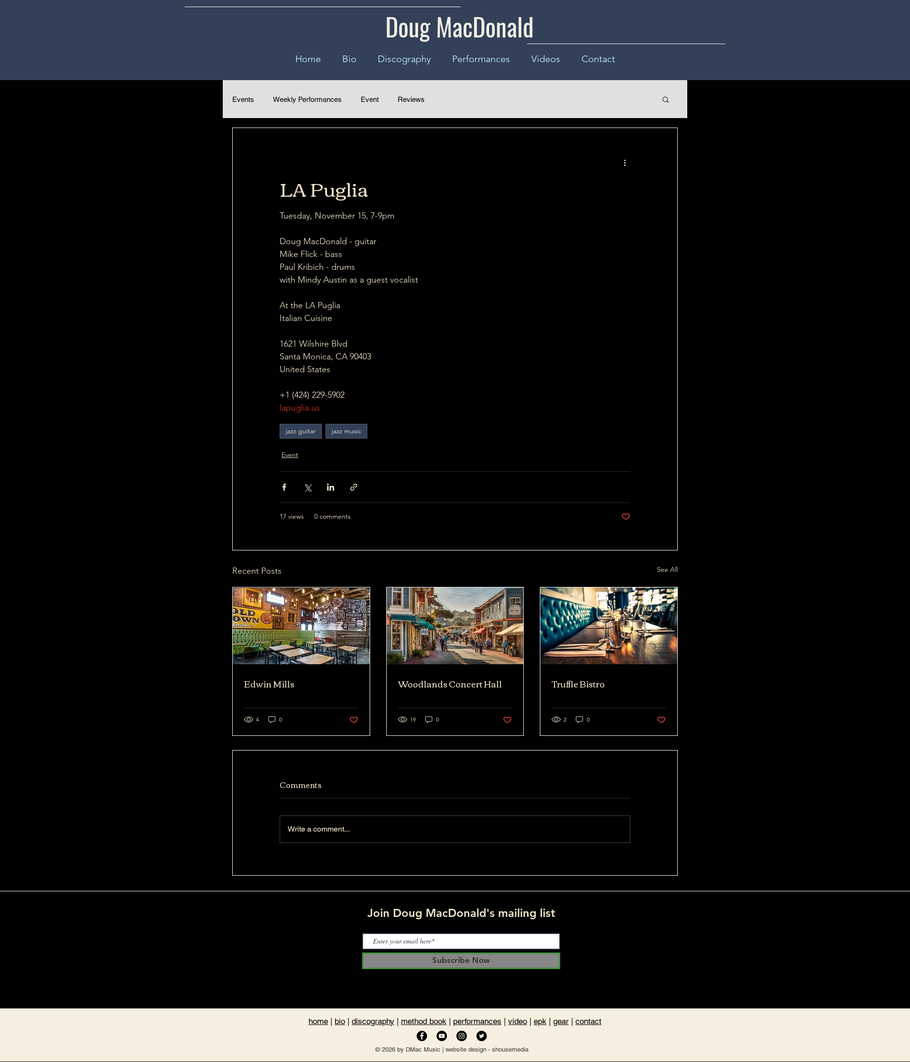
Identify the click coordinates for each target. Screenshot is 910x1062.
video (517, 1021)
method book (423, 1021)
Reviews (411, 99)
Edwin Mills (269, 684)
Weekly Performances (307, 99)
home (318, 1021)
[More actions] (624, 162)
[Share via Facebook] (284, 487)
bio (340, 1021)
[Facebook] (422, 1036)
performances (477, 1021)
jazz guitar (301, 431)
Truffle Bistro (578, 684)
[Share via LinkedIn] (330, 487)
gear (561, 1021)
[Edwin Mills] (301, 625)
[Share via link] (353, 487)
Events (243, 99)
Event (370, 99)
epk (540, 1021)
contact (588, 1021)
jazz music (346, 431)
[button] (665, 99)
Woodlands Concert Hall (450, 684)
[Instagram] (461, 1036)
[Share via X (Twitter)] (307, 487)
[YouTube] (442, 1036)
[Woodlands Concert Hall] (455, 625)
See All (667, 569)
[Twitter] (481, 1036)
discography (373, 1021)
